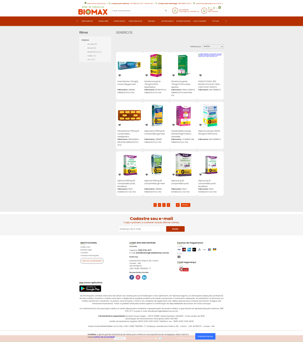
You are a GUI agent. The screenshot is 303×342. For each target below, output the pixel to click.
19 (177, 205)
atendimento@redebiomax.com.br (208, 3)
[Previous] (77, 21)
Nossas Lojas (86, 250)
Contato (84, 252)
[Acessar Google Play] (90, 288)
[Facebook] (131, 277)
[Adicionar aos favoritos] (119, 75)
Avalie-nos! (85, 247)
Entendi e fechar (205, 336)
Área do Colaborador (92, 261)
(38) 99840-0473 (184, 3)
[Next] (226, 21)
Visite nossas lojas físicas (96, 3)
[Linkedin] (144, 277)
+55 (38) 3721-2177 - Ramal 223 (141, 3)
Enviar (175, 228)
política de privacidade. (104, 337)
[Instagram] (138, 277)
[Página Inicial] (93, 15)
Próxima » (185, 205)
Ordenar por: (195, 46)
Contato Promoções (89, 255)
